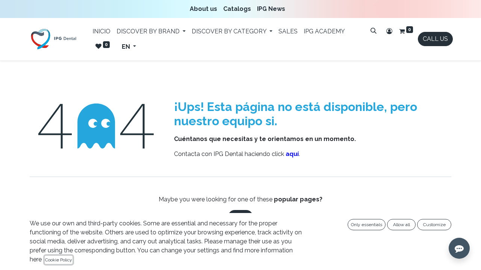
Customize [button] (434, 224)
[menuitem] (205, 9)
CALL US (435, 38)
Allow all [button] (401, 224)
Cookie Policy (58, 259)
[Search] (373, 31)
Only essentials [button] (366, 224)
